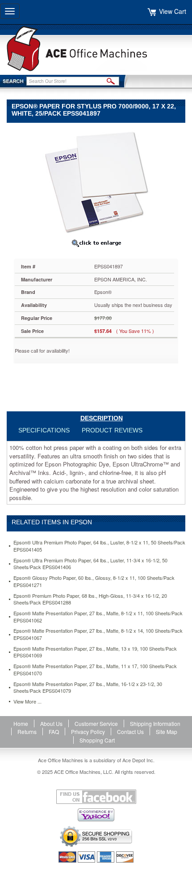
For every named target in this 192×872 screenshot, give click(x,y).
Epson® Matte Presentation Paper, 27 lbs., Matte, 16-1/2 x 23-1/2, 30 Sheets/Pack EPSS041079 (87, 688)
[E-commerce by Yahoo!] (96, 814)
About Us (51, 723)
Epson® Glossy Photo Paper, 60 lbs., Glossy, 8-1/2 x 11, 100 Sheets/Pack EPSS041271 (94, 581)
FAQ (54, 731)
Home (20, 723)
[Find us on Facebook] (96, 797)
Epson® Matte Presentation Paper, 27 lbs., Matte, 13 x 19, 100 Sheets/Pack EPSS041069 (95, 652)
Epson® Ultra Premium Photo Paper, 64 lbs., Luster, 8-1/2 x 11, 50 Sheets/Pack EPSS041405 (99, 546)
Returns (27, 731)
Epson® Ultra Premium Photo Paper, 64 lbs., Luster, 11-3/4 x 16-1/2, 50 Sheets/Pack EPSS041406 (90, 564)
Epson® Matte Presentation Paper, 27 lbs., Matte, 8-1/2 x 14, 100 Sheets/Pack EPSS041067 (98, 634)
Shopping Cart (97, 740)
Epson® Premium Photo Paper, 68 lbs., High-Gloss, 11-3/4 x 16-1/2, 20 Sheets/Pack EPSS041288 (90, 599)
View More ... (27, 701)
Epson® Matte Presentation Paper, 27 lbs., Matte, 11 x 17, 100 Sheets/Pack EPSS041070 (95, 670)
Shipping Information (155, 723)
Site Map (166, 731)
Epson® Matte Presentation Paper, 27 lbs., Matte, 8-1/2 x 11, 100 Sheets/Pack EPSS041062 (98, 617)
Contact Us (130, 731)
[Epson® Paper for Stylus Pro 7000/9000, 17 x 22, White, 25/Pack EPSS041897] (96, 181)
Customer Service (96, 723)
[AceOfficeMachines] (96, 48)
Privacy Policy (88, 731)
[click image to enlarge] (96, 243)
